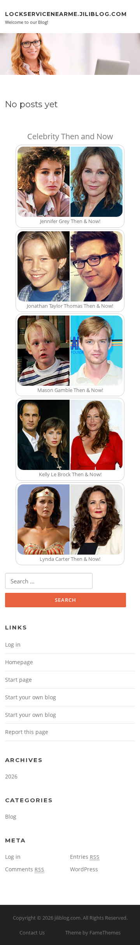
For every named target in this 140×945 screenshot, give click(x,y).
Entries (85, 856)
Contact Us (32, 932)
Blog (10, 816)
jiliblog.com (67, 917)
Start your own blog (30, 697)
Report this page (26, 732)
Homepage (19, 662)
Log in (13, 644)
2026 (11, 776)
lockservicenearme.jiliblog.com (66, 13)
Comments (24, 869)
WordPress (84, 869)
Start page (18, 679)
